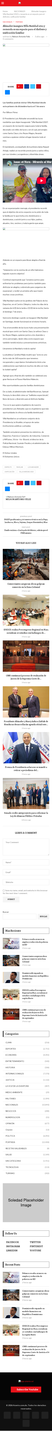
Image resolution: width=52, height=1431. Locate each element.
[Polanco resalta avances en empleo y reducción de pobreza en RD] (11, 943)
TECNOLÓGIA (27, 1167)
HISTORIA (27, 1067)
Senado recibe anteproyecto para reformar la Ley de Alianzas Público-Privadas (26, 814)
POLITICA (27, 1136)
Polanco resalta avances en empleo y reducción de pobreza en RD (35, 942)
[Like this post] (20, 86)
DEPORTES (27, 1049)
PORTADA (27, 1142)
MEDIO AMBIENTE (27, 1092)
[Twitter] (16, 1415)
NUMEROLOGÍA (27, 1117)
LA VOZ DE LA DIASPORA (27, 1086)
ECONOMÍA (27, 1055)
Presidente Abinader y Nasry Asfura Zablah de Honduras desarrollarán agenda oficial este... (26, 723)
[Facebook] (7, 1415)
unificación (9, 472)
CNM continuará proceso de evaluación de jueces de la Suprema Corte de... (26, 677)
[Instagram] (26, 1415)
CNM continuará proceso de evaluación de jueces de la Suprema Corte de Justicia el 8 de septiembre (34, 1014)
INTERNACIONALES (27, 1073)
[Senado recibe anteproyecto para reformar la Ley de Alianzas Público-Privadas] (26, 793)
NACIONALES (19, 11)
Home (5, 11)
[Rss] (44, 1415)
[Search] (49, 3)
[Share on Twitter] (32, 86)
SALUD (27, 1154)
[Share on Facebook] (26, 86)
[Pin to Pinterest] (38, 86)
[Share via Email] (7, 92)
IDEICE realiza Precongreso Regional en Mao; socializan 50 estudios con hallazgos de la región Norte (34, 994)
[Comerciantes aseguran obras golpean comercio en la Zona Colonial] (26, 564)
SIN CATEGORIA (27, 1161)
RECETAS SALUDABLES (27, 1148)
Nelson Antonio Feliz (21, 36)
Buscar (6, 912)
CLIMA (27, 1042)
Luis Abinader (33, 467)
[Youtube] (35, 1415)
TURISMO (27, 1173)
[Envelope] (26, 1423)
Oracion (27, 1129)
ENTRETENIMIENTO (27, 1061)
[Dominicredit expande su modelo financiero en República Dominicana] (11, 977)
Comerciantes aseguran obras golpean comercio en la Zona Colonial (26, 585)
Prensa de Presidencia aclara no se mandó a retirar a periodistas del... (26, 769)
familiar (19, 467)
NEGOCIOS (27, 1111)
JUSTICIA (27, 1080)
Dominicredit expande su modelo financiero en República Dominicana (35, 976)
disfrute (8, 467)
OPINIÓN (27, 1123)
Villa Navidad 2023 (26, 472)
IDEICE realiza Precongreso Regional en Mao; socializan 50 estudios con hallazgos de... (26, 631)
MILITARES (27, 1098)
